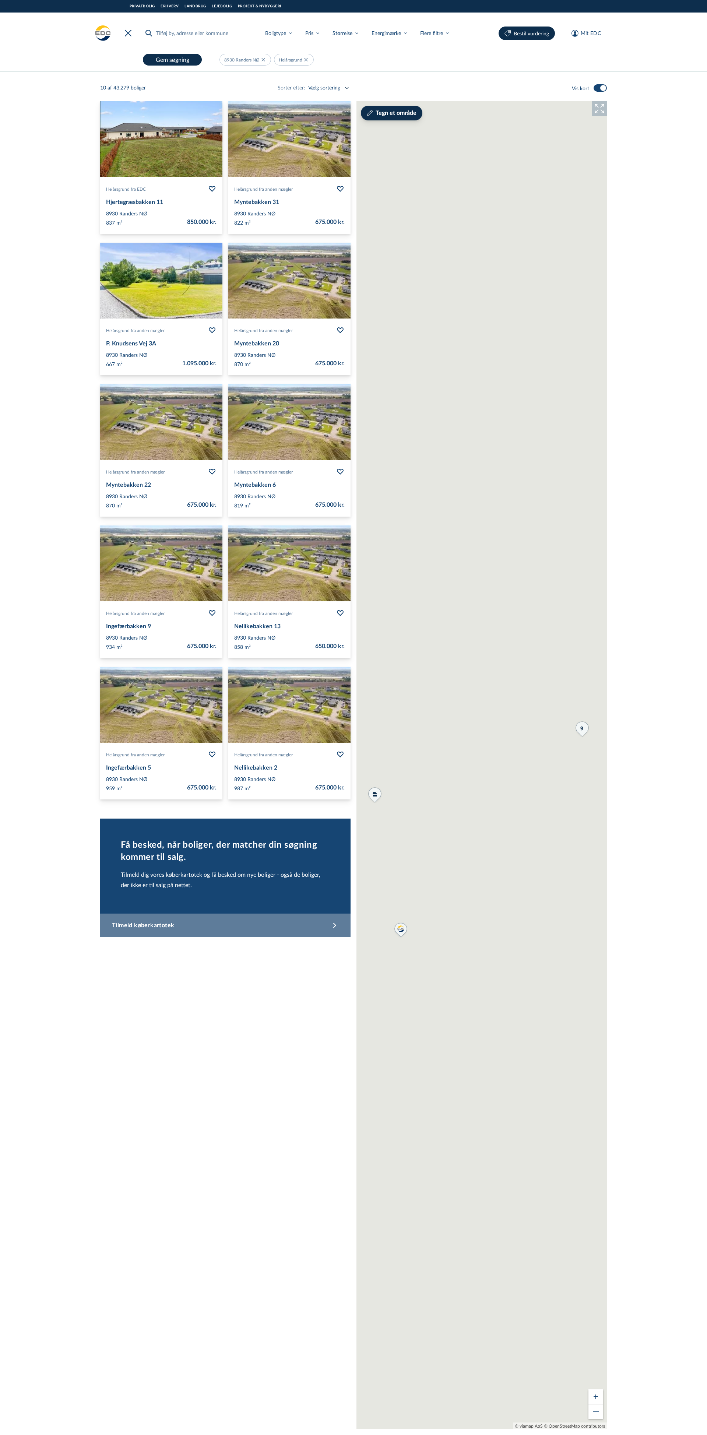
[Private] (103, 33)
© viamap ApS (529, 1425)
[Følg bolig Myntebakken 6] (340, 471)
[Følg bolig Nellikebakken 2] (340, 754)
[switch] (600, 88)
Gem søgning (172, 59)
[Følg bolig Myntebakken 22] (212, 471)
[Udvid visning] (599, 108)
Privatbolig (142, 6)
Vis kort (580, 88)
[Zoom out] (595, 1411)
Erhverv (170, 6)
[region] (481, 765)
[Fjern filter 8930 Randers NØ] (263, 60)
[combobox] (198, 33)
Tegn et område (396, 113)
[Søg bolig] (148, 33)
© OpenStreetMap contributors (574, 1425)
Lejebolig (222, 6)
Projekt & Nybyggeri (259, 6)
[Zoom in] (595, 1396)
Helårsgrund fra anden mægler (263, 188)
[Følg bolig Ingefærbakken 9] (212, 613)
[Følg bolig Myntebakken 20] (340, 330)
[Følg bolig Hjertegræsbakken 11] (212, 188)
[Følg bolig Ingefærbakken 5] (212, 754)
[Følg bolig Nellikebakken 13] (340, 613)
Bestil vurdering (531, 33)
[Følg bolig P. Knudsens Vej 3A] (212, 330)
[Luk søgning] (130, 33)
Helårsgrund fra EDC (126, 188)
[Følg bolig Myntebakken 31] (340, 188)
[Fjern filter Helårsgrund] (306, 60)
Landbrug (195, 6)
